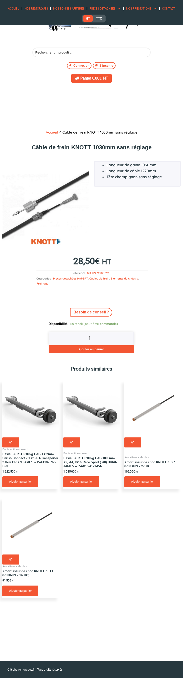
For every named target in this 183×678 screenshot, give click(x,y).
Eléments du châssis (124, 278)
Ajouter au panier (91, 349)
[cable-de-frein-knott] (45, 204)
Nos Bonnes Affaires (68, 8)
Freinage (42, 283)
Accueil (13, 8)
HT (88, 18)
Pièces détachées (103, 8)
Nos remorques (36, 8)
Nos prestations (138, 8)
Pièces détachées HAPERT (70, 278)
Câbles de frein (99, 278)
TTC (99, 18)
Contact (168, 8)
